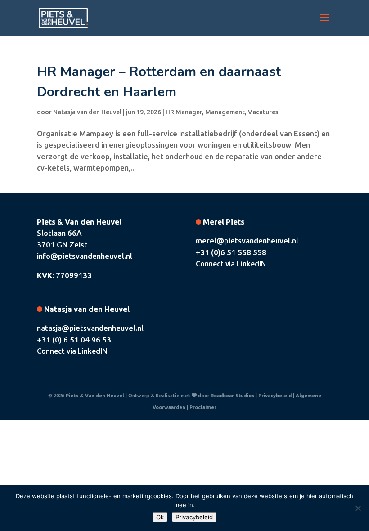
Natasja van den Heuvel (87, 112)
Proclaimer (202, 407)
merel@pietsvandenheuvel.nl (247, 240)
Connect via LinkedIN (231, 264)
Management (225, 112)
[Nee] (357, 508)
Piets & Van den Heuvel (95, 395)
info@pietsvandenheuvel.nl (84, 256)
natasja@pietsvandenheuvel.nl (90, 328)
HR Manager (184, 112)
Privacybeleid (275, 395)
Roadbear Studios (232, 395)
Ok (160, 517)
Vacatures (263, 112)
